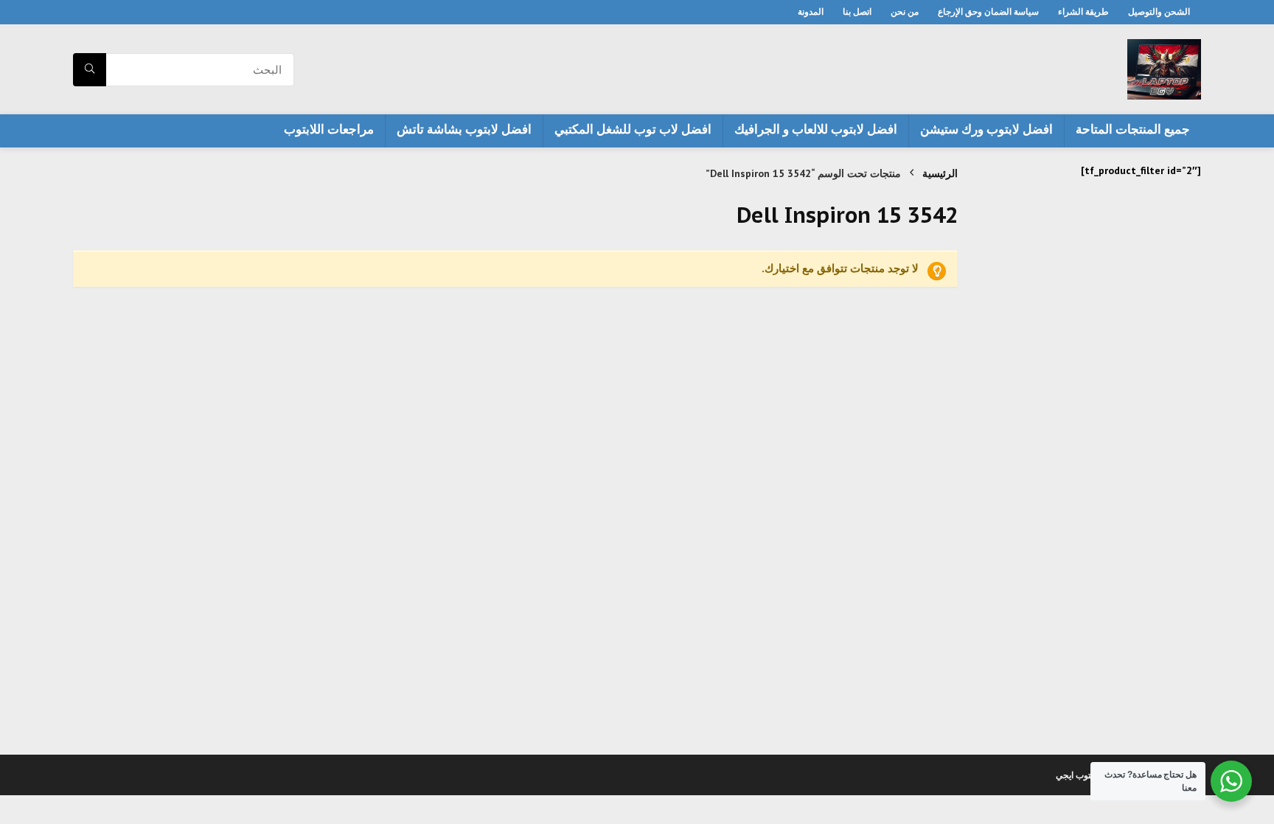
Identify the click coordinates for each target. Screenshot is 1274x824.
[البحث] (89, 69)
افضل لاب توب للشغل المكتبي (632, 129)
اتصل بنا (857, 11)
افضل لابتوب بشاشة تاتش (464, 129)
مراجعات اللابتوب (329, 129)
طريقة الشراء (1083, 11)
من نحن (905, 11)
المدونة (811, 11)
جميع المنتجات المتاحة (1133, 129)
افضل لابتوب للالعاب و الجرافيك (815, 129)
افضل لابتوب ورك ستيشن (986, 129)
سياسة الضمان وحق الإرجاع (988, 11)
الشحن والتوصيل (1159, 11)
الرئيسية (940, 173)
